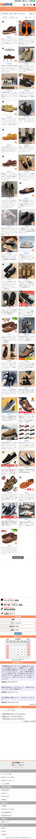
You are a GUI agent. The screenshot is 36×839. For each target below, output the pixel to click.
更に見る (33, 704)
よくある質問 (5, 783)
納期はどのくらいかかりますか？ (12, 716)
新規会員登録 (18, 0)
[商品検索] (24, 5)
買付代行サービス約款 (8, 809)
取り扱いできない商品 (8, 777)
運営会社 (4, 799)
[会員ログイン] (27, 5)
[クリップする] (3, 22)
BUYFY (4, 828)
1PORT (4, 831)
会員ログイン (25, 0)
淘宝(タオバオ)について (8, 780)
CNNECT (4, 834)
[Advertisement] (18, 579)
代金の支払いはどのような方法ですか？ (14, 718)
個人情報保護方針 (6, 812)
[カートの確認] (34, 5)
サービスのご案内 (6, 774)
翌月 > (28, 639)
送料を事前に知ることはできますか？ (14, 714)
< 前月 (7, 639)
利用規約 (4, 806)
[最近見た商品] (30, 5)
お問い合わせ (5, 796)
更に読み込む (18, 557)
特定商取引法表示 (6, 815)
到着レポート (5, 822)
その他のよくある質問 (29, 721)
